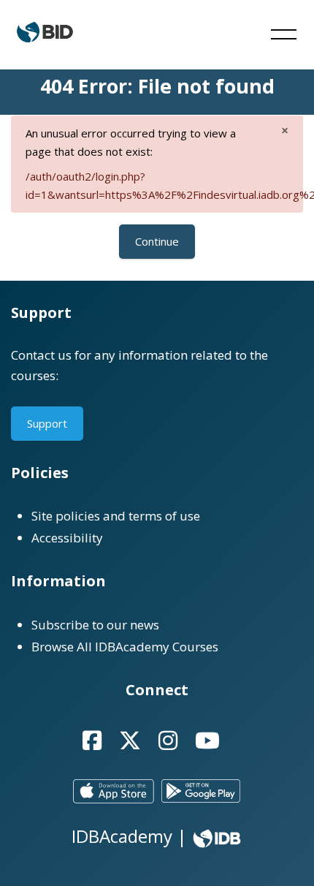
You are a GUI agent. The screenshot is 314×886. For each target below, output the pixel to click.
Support (47, 423)
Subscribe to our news (95, 624)
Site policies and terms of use (115, 515)
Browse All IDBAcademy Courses (124, 646)
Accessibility (67, 537)
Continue (157, 241)
